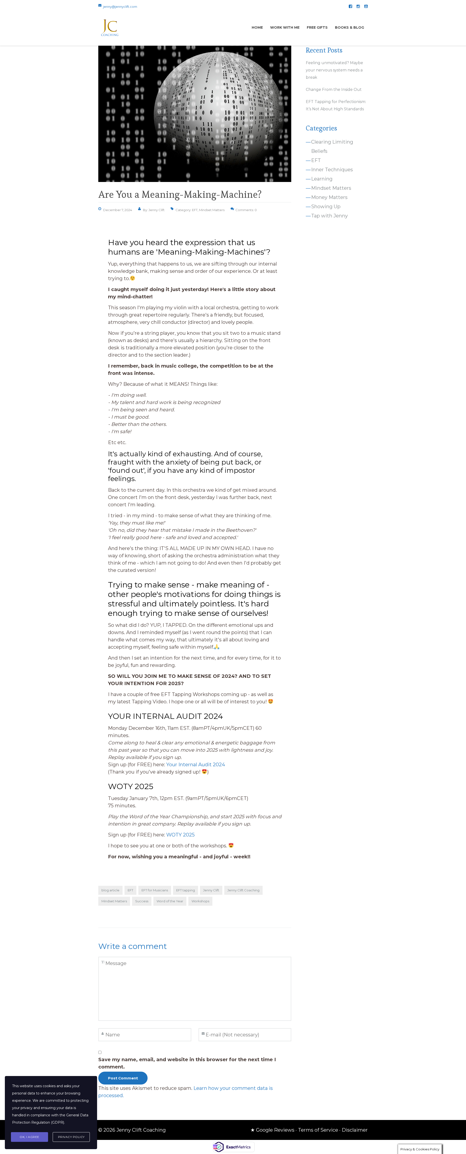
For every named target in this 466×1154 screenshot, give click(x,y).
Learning (322, 179)
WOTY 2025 (181, 835)
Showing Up (326, 206)
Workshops (200, 901)
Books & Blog (349, 27)
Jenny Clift (211, 890)
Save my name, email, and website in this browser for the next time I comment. (187, 1063)
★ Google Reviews (272, 1130)
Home (257, 27)
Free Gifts (317, 27)
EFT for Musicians (154, 890)
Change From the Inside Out (334, 89)
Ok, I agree (29, 1137)
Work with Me (285, 27)
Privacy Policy (71, 1137)
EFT (195, 210)
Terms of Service (318, 1130)
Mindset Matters (212, 210)
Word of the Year (170, 901)
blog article (110, 890)
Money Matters (329, 197)
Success (141, 901)
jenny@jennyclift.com (120, 7)
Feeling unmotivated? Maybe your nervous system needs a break (334, 70)
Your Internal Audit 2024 (195, 764)
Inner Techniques (332, 169)
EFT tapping (185, 890)
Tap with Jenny (329, 216)
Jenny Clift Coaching (243, 890)
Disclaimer (355, 1130)
